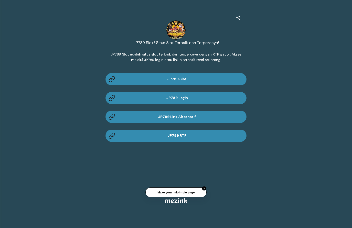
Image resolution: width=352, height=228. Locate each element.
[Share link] (238, 17)
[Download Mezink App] (176, 200)
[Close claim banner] (204, 189)
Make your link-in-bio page (176, 192)
